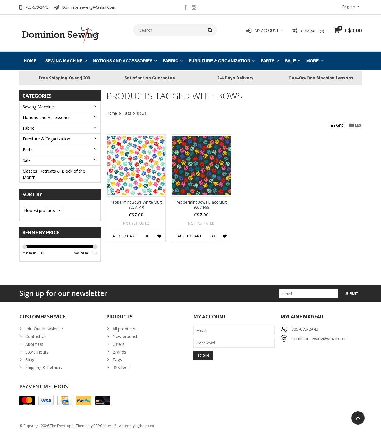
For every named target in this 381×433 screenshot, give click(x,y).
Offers (118, 344)
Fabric (170, 60)
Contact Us (36, 336)
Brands (119, 352)
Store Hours (37, 352)
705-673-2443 (304, 329)
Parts (267, 60)
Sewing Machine (63, 60)
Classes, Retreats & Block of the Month (54, 174)
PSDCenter (102, 425)
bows (141, 113)
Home (30, 60)
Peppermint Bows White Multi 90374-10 (136, 205)
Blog (29, 359)
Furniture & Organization (219, 60)
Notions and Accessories (122, 60)
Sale (290, 60)
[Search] (210, 30)
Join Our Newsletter (44, 329)
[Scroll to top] (358, 418)
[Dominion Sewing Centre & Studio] (60, 34)
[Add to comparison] (148, 236)
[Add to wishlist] (159, 236)
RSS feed (121, 367)
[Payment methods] (27, 400)
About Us (34, 344)
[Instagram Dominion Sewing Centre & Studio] (193, 8)
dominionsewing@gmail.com (319, 338)
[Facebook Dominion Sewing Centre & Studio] (185, 8)
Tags (127, 113)
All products (124, 329)
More (312, 60)
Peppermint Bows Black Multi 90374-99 (201, 205)
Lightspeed (144, 425)
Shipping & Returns (43, 367)
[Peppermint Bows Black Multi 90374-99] (201, 137)
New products (126, 336)
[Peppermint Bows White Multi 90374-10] (136, 137)
